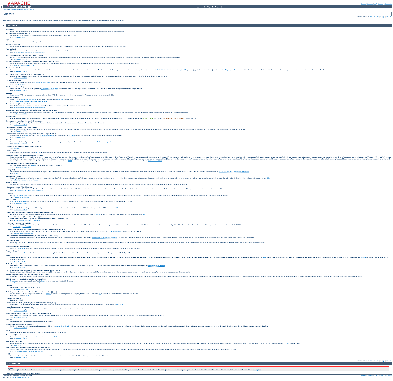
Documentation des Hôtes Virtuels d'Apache (29, 191)
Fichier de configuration (105, 142)
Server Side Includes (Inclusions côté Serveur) (234, 171)
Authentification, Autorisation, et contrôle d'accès (29, 53)
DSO (99, 294)
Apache (5, 9)
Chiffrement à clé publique (49, 88)
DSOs (264, 257)
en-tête (287, 343)
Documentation (23, 9)
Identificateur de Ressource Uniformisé (104, 237)
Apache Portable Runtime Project (24, 65)
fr (381, 17)
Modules (363, 4)
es (378, 17)
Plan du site (388, 4)
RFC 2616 (119, 304)
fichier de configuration (19, 195)
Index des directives (20, 144)
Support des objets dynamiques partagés (27, 283)
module (48, 294)
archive (363, 257)
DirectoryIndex (148, 118)
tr (390, 17)
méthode (16, 95)
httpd (148, 257)
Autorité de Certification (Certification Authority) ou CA (168, 70)
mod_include (179, 118)
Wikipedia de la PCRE (155, 161)
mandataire (21, 248)
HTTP (38, 152)
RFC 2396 (97, 214)
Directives (370, 4)
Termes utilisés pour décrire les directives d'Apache (30, 101)
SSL (116, 208)
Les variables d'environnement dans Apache (28, 351)
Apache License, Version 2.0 (20, 377)
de (371, 17)
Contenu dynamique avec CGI (23, 233)
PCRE (70, 161)
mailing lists (257, 370)
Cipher (56, 337)
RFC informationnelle (115, 231)
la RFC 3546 (27, 227)
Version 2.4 (33, 9)
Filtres (16, 173)
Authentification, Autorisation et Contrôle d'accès (29, 107)
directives (60, 99)
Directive (17, 148)
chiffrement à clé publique (41, 82)
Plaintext (38, 337)
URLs (144, 214)
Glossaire (380, 4)
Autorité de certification (47, 135)
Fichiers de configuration (22, 167)
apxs (27, 295)
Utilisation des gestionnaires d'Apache (26, 180)
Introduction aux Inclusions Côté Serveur (27, 220)
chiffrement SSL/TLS (20, 37)
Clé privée (71, 135)
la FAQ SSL (16, 227)
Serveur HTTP (13, 9)
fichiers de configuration (28, 99)
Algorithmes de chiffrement (156, 265)
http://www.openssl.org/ (20, 289)
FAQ (375, 4)
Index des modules (20, 261)
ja (384, 17)
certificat (26, 135)
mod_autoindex (168, 118)
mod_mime (17, 345)
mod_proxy (17, 244)
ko (387, 17)
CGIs (268, 178)
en (374, 17)
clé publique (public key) (229, 70)
